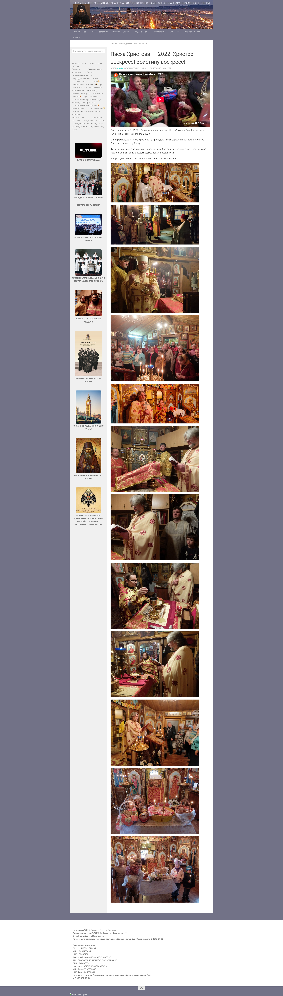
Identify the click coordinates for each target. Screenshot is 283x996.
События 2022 (139, 43)
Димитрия (85, 93)
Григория (90, 99)
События (126, 32)
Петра (100, 93)
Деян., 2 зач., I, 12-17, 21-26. (88, 120)
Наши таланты (159, 32)
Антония (93, 105)
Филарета (98, 108)
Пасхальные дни (120, 43)
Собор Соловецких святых (84, 84)
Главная (76, 32)
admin (120, 68)
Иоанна (85, 90)
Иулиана (98, 87)
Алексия (75, 93)
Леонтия (75, 96)
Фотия (93, 93)
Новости (116, 32)
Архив (75, 37)
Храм (85, 32)
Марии (86, 96)
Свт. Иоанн (174, 32)
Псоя (74, 87)
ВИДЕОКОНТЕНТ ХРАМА (88, 160)
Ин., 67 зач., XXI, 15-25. (88, 118)
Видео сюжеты (141, 32)
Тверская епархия (192, 32)
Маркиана (76, 90)
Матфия (94, 81)
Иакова (93, 90)
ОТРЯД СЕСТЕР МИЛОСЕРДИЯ (88, 198)
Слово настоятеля (100, 32)
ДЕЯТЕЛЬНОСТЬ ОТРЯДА (88, 205)
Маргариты (77, 114)
